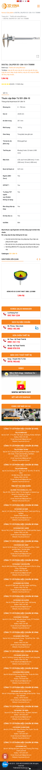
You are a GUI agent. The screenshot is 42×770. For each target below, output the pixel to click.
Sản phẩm (10, 12)
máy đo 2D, (11, 70)
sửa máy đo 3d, (30, 70)
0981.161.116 (14, 342)
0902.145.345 (14, 328)
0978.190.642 (14, 361)
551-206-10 (13, 253)
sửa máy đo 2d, (20, 70)
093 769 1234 (14, 315)
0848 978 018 (14, 348)
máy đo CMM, (34, 72)
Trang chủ (5, 16)
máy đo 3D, (26, 72)
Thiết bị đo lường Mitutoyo (18, 16)
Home (4, 12)
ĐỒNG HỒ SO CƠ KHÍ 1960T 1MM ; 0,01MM (21, 291)
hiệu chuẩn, (10, 74)
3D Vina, (4, 74)
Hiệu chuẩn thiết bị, (17, 72)
